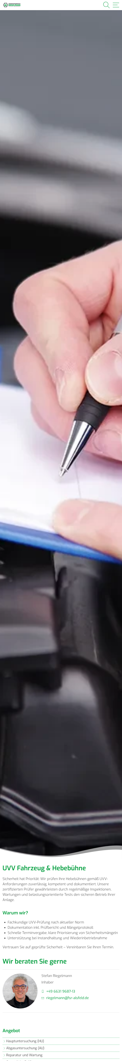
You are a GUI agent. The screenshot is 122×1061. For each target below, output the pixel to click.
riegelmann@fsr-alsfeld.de (67, 998)
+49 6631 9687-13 (60, 991)
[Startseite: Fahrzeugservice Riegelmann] (11, 5)
